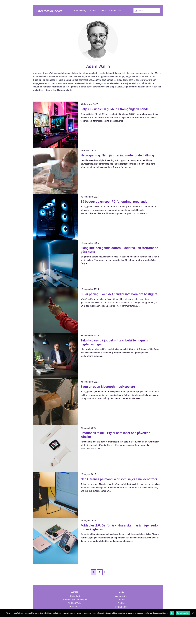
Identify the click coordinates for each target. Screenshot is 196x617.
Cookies (102, 10)
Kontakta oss (115, 10)
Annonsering (80, 10)
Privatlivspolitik (183, 613)
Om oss (92, 10)
